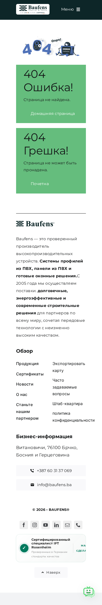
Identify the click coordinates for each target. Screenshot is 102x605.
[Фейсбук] (24, 525)
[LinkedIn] (56, 525)
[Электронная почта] (67, 525)
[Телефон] (78, 525)
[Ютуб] (45, 525)
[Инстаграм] (34, 525)
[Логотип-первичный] (33, 5)
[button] (89, 592)
